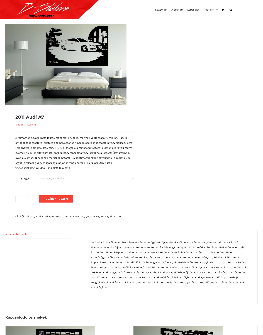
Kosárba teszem (56, 198)
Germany (68, 216)
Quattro (90, 216)
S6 (102, 216)
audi (38, 216)
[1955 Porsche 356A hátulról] (178, 329)
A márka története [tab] (16, 234)
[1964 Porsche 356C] (50, 329)
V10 (119, 216)
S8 (106, 216)
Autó (45, 216)
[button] (231, 9)
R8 (97, 216)
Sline (112, 216)
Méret (25, 179)
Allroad (30, 216)
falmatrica (55, 216)
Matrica (79, 216)
